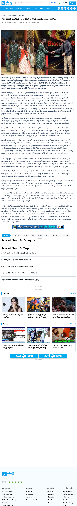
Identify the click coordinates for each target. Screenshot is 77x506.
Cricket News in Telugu (9, 500)
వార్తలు (12, 9)
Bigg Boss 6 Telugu (20, 235)
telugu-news (12, 16)
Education (50, 491)
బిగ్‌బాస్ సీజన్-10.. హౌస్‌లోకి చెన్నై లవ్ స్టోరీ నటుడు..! (38, 253)
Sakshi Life (50, 497)
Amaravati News (7, 494)
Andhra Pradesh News (9, 497)
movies (21, 16)
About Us (29, 491)
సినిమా (35, 9)
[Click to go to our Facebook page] (59, 8)
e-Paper (49, 503)
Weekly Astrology (68, 503)
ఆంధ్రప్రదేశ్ (19, 9)
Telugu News (67, 497)
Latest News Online (69, 494)
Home (3, 16)
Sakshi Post (50, 500)
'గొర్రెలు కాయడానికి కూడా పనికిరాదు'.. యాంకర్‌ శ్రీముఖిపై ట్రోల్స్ (38, 280)
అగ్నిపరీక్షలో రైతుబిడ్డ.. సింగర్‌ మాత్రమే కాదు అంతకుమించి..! (38, 273)
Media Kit (29, 497)
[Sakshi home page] (8, 474)
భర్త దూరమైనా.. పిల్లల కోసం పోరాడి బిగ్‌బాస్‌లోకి (38, 260)
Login (72, 3)
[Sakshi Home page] (6, 3)
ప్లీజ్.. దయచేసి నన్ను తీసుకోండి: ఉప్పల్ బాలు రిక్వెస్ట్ (36, 266)
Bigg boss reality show (39, 235)
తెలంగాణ (27, 9)
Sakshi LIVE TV (51, 494)
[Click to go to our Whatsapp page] (62, 8)
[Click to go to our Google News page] (74, 8)
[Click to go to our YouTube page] (71, 8)
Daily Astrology (67, 491)
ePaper (53, 2)
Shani (66, 235)
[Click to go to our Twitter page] (65, 8)
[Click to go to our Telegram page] (18, 482)
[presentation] (4, 304)
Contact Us (29, 494)
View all (73, 293)
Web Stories (66, 500)
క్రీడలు (41, 9)
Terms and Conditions (33, 500)
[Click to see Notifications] (59, 3)
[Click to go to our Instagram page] (68, 8)
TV (66, 2)
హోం (6, 9)
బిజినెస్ (48, 9)
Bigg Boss (55, 235)
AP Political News (7, 491)
